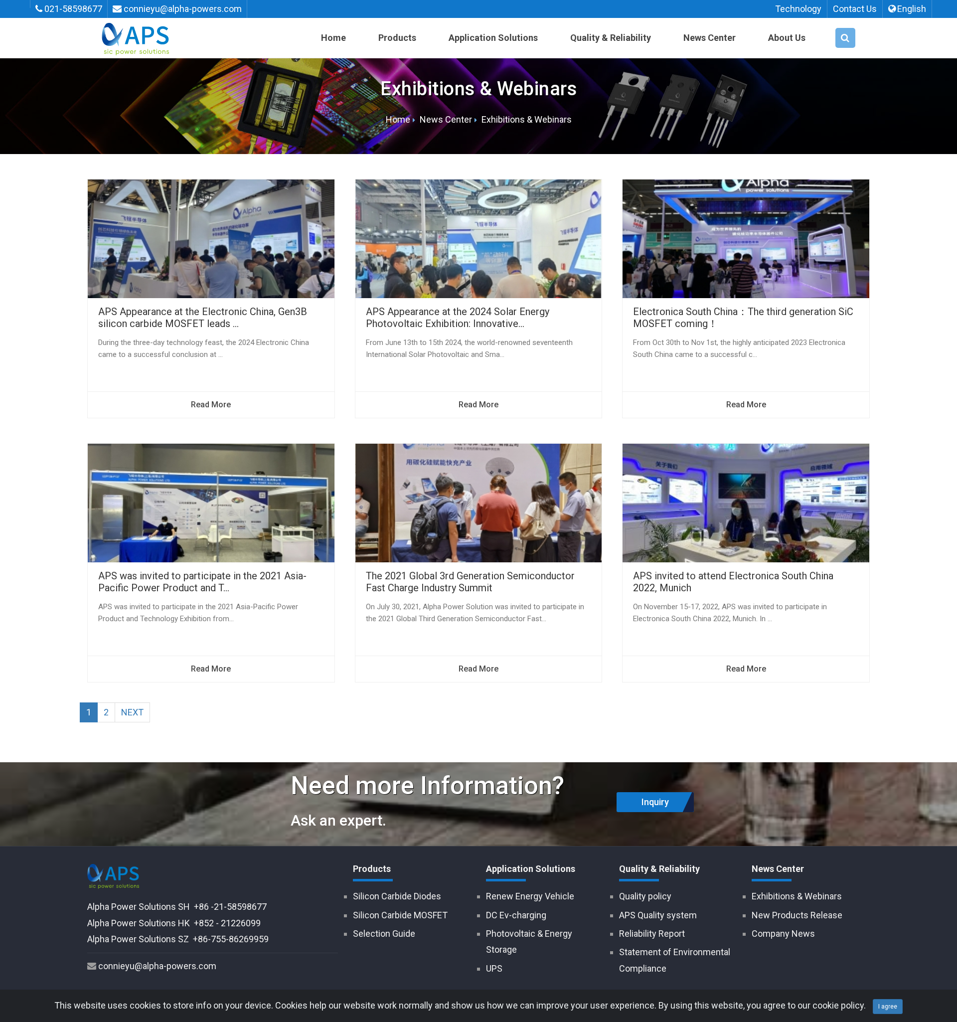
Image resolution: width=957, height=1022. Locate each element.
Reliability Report (652, 933)
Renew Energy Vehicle (530, 896)
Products (397, 37)
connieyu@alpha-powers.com (183, 8)
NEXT (132, 712)
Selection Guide (384, 933)
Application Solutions (493, 37)
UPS (494, 968)
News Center (709, 37)
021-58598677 (73, 8)
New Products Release (797, 915)
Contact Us (855, 8)
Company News (783, 933)
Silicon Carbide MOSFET (400, 915)
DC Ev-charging (516, 915)
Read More (211, 404)
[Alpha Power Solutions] (135, 30)
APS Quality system (658, 915)
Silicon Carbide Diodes (397, 896)
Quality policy (645, 896)
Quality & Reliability (610, 37)
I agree (887, 1006)
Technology (798, 8)
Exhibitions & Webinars (526, 119)
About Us (786, 37)
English (911, 8)
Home (333, 37)
